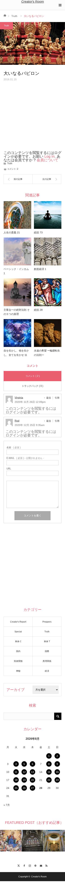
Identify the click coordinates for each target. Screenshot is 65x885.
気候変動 (18, 661)
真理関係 (47, 661)
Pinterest (35, 865)
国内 (18, 651)
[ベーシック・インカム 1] (17, 251)
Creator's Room (32, 1)
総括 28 (38, 309)
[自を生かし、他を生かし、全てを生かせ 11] (17, 333)
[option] (11, 841)
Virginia (19, 397)
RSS (46, 865)
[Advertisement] (32, 118)
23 (57, 780)
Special (18, 631)
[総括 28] (48, 292)
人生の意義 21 (12, 232)
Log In (49, 156)
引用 (57, 397)
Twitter (18, 865)
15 (48, 772)
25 (16, 788)
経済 (47, 671)
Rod (17, 420)
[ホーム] (5, 15)
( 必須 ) (13, 447)
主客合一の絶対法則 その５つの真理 (17, 312)
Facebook (24, 865)
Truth (14, 16)
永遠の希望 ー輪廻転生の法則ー (47, 352)
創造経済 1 (40, 269)
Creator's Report (18, 622)
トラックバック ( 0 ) (32, 386)
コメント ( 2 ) (32, 376)
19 (24, 780)
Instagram (29, 865)
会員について (47, 160)
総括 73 (38, 232)
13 (32, 772)
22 (48, 780)
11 (16, 772)
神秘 (18, 671)
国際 (47, 651)
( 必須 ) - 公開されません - (25, 458)
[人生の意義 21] (17, 215)
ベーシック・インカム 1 (17, 271)
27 (32, 788)
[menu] (60, 5)
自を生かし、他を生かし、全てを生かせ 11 (16, 352)
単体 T (47, 641)
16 (57, 772)
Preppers (46, 622)
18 (16, 780)
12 (24, 772)
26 (24, 788)
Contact (41, 865)
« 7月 (7, 804)
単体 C (18, 641)
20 (32, 780)
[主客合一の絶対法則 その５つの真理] (17, 292)
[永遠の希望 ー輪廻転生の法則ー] (48, 333)
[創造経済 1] (48, 251)
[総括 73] (48, 215)
